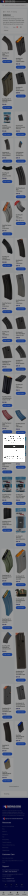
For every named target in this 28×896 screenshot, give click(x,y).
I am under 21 (14, 450)
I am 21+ (14, 446)
